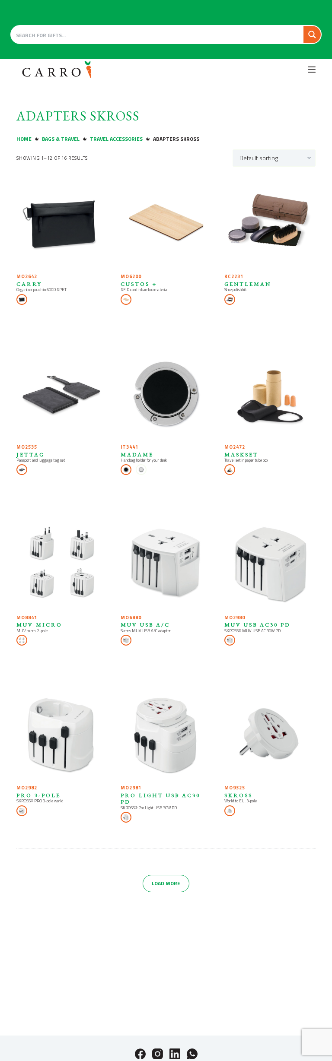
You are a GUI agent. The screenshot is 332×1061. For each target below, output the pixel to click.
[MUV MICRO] (61, 563)
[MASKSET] (269, 393)
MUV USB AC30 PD (257, 624)
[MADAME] (166, 393)
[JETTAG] (61, 393)
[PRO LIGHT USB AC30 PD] (166, 734)
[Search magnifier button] (312, 34)
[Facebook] (140, 1053)
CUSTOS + (139, 284)
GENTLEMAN (247, 284)
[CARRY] (61, 222)
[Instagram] (157, 1053)
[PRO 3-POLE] (61, 734)
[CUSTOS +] (166, 222)
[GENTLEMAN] (269, 222)
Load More (166, 883)
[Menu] (312, 69)
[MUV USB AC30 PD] (269, 563)
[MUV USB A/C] (166, 563)
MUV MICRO (39, 624)
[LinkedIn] (174, 1053)
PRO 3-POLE (38, 795)
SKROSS (238, 795)
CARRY (29, 284)
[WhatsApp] (192, 1053)
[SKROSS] (269, 734)
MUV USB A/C (145, 624)
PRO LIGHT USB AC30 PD (160, 798)
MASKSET (241, 454)
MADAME (137, 454)
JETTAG (30, 454)
